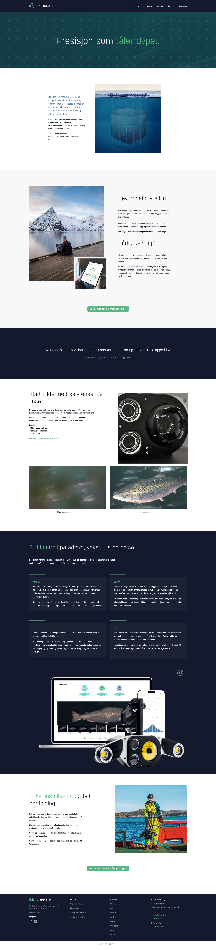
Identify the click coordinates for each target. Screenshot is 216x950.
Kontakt (160, 6)
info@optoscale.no (159, 919)
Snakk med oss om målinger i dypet (108, 308)
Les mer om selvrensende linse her (44, 438)
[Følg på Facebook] (31, 921)
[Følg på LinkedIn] (35, 921)
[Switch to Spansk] (183, 6)
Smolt (112, 917)
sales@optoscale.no (159, 915)
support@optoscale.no (161, 912)
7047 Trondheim (158, 926)
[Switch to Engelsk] (172, 6)
